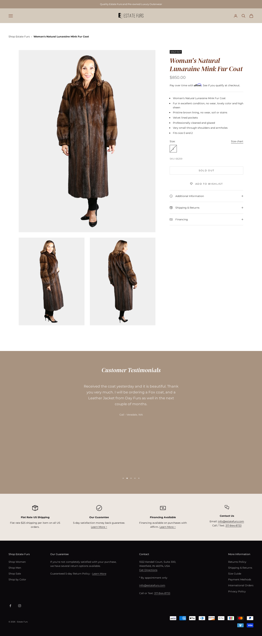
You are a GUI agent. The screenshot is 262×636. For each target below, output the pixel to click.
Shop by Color (17, 579)
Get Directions (148, 570)
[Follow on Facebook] (10, 605)
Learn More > (99, 527)
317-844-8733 (233, 525)
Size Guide (234, 573)
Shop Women (17, 561)
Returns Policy (237, 561)
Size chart (237, 141)
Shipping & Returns (240, 567)
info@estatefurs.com (231, 521)
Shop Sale (15, 573)
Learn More (99, 573)
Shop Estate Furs (19, 36)
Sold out (206, 170)
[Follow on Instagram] (19, 605)
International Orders (240, 585)
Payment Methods (239, 579)
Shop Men (15, 567)
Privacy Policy (237, 591)
